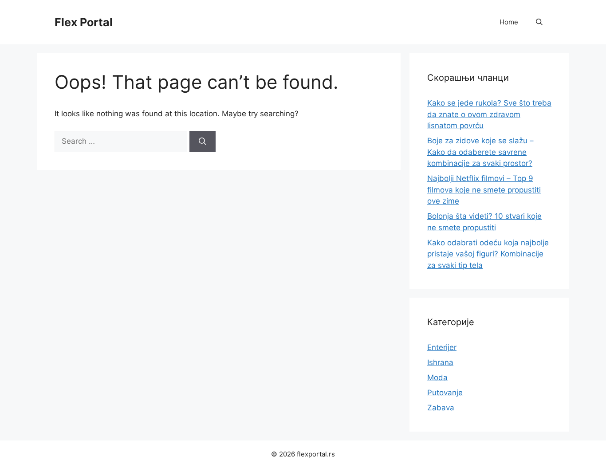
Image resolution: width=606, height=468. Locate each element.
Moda (437, 377)
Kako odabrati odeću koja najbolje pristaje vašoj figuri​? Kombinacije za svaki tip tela (488, 254)
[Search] (202, 141)
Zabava (440, 407)
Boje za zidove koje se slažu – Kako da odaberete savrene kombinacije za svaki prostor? (480, 152)
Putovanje (445, 392)
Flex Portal (84, 22)
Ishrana (440, 362)
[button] (539, 22)
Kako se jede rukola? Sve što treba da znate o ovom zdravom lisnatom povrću (489, 114)
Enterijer (441, 347)
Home (509, 22)
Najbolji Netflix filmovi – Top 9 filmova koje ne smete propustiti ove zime (484, 189)
